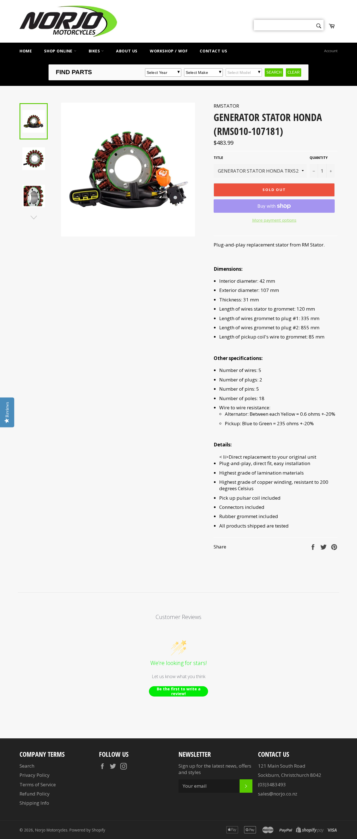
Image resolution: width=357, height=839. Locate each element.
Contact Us (213, 51)
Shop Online (59, 51)
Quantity (319, 158)
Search (27, 766)
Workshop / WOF (168, 51)
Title (218, 158)
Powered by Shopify (87, 830)
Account (330, 50)
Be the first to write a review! (179, 691)
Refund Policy (35, 793)
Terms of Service (38, 784)
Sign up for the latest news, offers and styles (214, 769)
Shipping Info (34, 803)
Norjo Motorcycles (51, 830)
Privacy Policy (35, 775)
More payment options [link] (274, 220)
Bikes (95, 51)
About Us (127, 51)
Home (26, 51)
